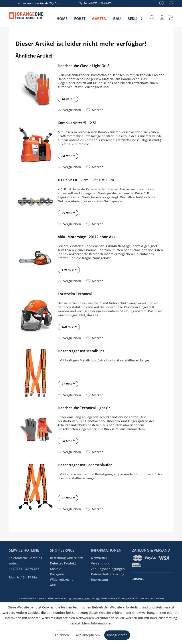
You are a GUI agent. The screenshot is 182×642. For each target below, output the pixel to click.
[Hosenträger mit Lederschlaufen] (35, 487)
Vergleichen (72, 110)
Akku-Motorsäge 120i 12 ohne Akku (88, 236)
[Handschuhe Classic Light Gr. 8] (35, 88)
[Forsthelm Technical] (35, 316)
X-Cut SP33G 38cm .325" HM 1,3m (86, 179)
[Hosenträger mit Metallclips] (35, 373)
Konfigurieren (117, 635)
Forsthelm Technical (75, 293)
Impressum (99, 579)
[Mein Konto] (162, 17)
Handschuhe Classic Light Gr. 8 (83, 65)
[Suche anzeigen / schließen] (152, 16)
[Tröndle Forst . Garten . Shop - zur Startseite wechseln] (26, 17)
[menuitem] (159, 3)
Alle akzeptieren (88, 635)
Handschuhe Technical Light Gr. (84, 407)
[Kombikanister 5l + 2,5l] (35, 145)
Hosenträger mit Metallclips (81, 351)
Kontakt (55, 569)
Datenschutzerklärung (107, 574)
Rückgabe (57, 574)
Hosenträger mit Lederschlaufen (85, 465)
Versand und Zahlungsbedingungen (108, 566)
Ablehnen (62, 635)
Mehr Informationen (97, 623)
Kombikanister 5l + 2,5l (77, 122)
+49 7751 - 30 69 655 (24, 568)
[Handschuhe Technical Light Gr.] (35, 430)
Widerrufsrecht (61, 579)
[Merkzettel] (171, 3)
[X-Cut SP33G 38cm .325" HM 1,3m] (35, 202)
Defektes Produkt (63, 563)
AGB (53, 585)
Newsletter (99, 558)
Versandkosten (81, 598)
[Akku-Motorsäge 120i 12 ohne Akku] (35, 259)
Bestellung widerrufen (66, 558)
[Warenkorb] (170, 17)
